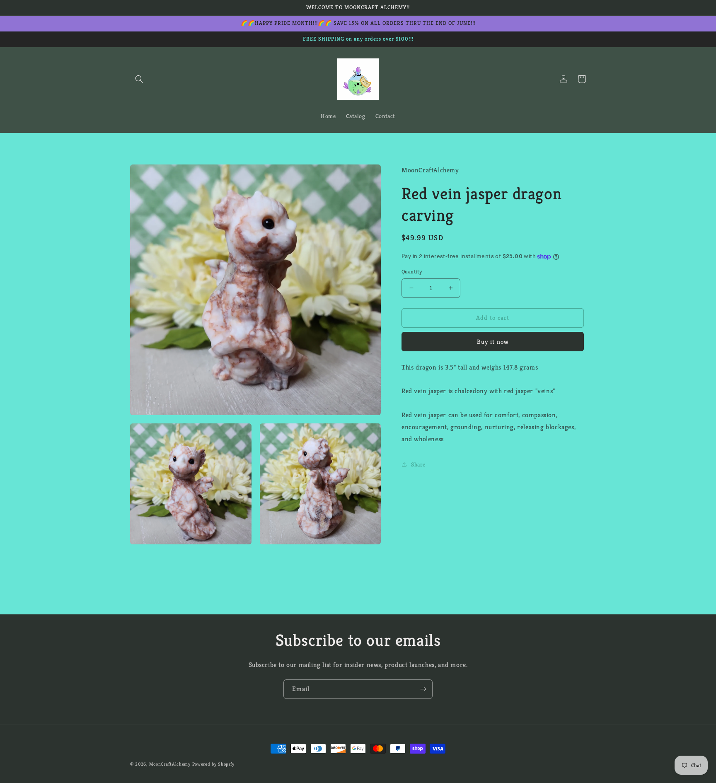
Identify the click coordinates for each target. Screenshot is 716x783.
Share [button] (418, 464)
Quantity (412, 271)
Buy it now (493, 341)
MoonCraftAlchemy (170, 764)
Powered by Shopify (213, 764)
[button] (139, 79)
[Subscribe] (423, 689)
